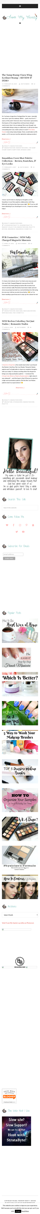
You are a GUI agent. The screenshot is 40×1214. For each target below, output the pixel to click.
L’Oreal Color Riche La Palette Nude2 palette (15, 376)
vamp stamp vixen (13, 149)
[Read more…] (6, 139)
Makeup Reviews (16, 146)
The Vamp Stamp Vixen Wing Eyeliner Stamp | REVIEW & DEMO (17, 78)
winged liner (26, 149)
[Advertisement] (20, 49)
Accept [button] (18, 1211)
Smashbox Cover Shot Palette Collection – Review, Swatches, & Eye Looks (19, 161)
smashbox (11, 229)
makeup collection (9, 227)
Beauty (7, 146)
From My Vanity (20, 17)
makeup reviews (22, 148)
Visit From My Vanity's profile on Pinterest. (18, 923)
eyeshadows (18, 402)
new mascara (7, 313)
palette (5, 404)
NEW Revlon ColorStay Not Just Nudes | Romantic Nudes (18, 322)
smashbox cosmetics (24, 229)
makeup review (9, 148)
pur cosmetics (18, 313)
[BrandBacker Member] (20, 967)
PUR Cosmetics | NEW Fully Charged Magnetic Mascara (16, 238)
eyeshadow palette (11, 225)
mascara (19, 311)
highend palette (26, 225)
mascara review (29, 311)
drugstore (8, 402)
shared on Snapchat (9, 365)
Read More (25, 1211)
